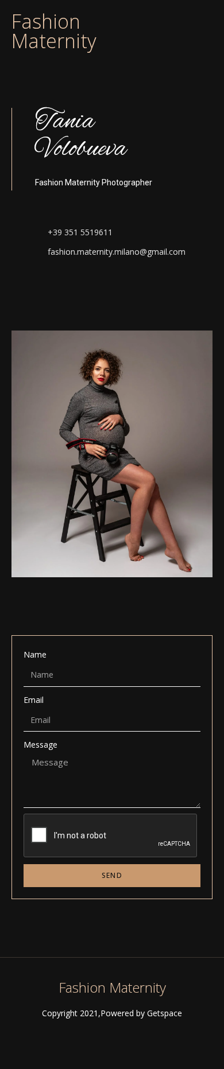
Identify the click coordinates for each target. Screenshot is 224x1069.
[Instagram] (41, 289)
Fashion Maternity (53, 31)
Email (34, 699)
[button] (204, 20)
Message (40, 744)
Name (35, 654)
